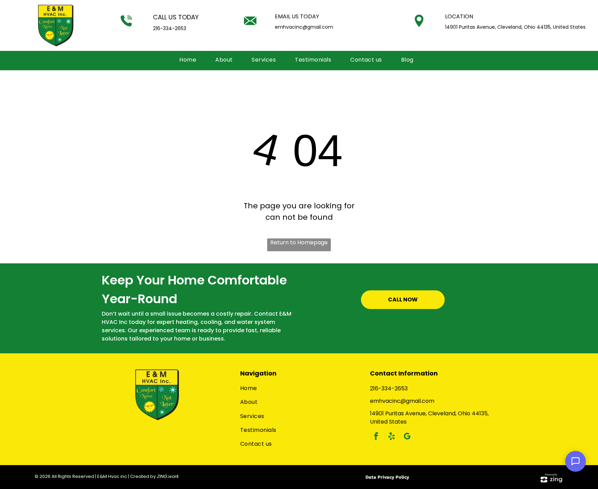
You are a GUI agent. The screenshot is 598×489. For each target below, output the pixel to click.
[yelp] (392, 437)
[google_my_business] (407, 437)
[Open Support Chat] (575, 461)
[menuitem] (190, 59)
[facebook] (376, 437)
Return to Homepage (299, 242)
